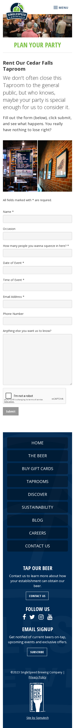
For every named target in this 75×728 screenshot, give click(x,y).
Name (8, 212)
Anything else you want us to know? (27, 331)
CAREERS (37, 533)
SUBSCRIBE (37, 652)
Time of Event (13, 280)
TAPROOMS (37, 481)
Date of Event (13, 263)
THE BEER (37, 455)
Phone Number (13, 314)
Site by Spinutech (37, 718)
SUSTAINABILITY (37, 507)
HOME (37, 443)
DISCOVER (37, 494)
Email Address (13, 297)
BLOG (37, 520)
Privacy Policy (37, 677)
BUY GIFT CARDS (37, 468)
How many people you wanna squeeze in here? (36, 246)
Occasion (9, 229)
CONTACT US (37, 546)
